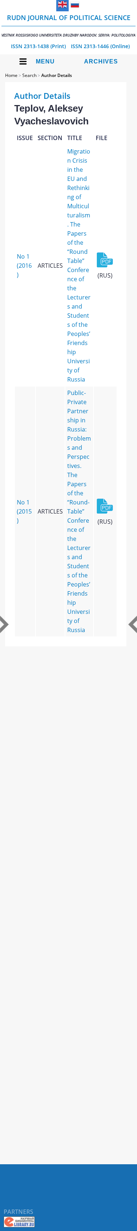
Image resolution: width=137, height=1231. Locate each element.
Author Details (56, 75)
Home (11, 75)
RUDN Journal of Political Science (68, 25)
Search (29, 75)
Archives (101, 61)
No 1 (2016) (24, 265)
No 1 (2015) (24, 511)
